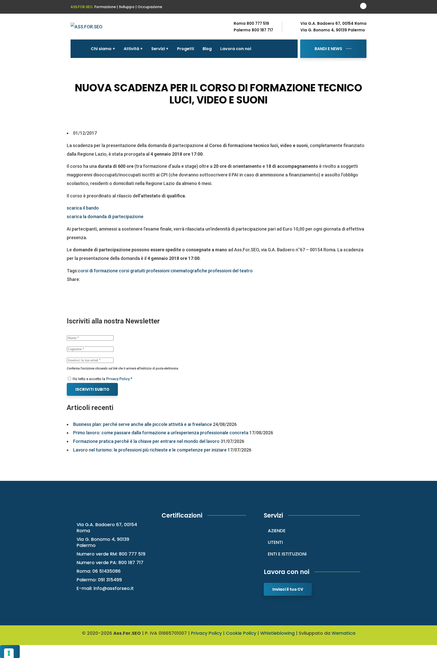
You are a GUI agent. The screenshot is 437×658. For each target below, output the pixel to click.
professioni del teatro (230, 270)
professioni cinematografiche (176, 270)
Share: (73, 279)
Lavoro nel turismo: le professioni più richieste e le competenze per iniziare (150, 450)
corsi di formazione (98, 270)
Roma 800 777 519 (251, 23)
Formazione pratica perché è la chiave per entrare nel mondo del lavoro (146, 441)
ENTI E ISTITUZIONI (287, 554)
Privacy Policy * (119, 379)
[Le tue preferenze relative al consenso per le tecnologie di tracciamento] (9, 653)
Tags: (72, 270)
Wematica (343, 633)
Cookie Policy (241, 633)
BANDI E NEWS (328, 49)
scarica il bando (83, 208)
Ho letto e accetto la (88, 379)
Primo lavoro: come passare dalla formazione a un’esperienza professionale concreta (160, 432)
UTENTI (275, 542)
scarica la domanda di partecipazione (105, 216)
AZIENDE (277, 530)
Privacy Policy (206, 633)
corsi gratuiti (132, 270)
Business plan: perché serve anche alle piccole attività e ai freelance (142, 424)
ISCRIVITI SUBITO (92, 389)
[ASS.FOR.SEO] (86, 26)
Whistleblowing (277, 633)
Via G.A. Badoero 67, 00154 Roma (333, 23)
